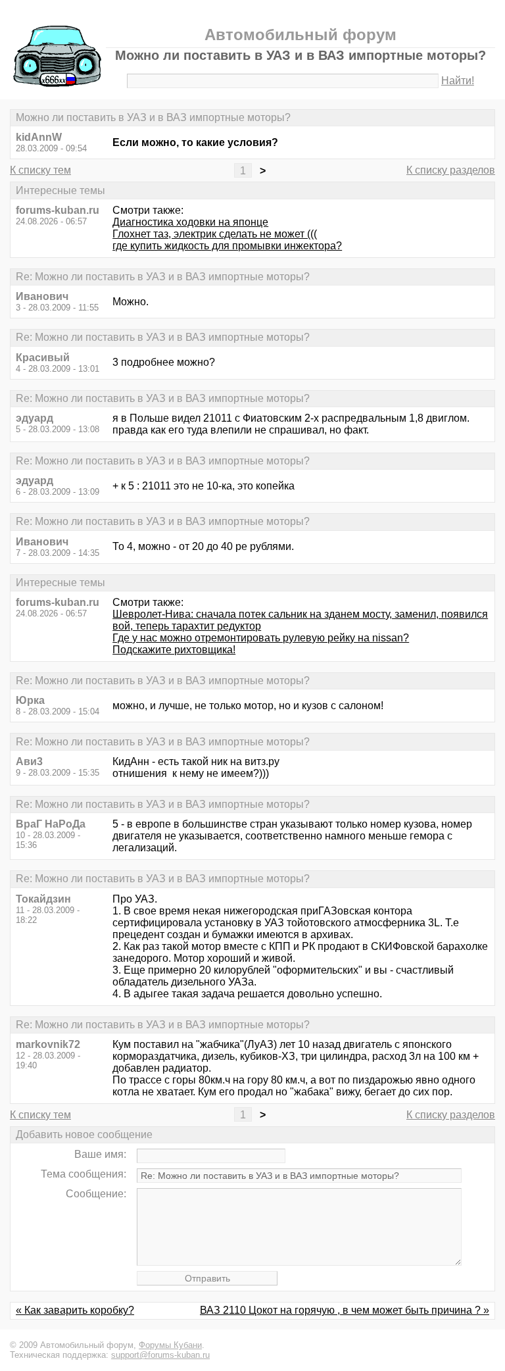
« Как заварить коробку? (75, 1310)
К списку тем (40, 170)
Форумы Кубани (170, 1345)
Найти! (457, 80)
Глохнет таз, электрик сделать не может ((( (214, 233)
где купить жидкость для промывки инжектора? (227, 245)
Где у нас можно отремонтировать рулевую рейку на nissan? (260, 637)
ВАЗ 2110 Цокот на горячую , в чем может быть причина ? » (344, 1310)
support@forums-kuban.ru (160, 1355)
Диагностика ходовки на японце (190, 222)
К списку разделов (450, 170)
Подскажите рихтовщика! (173, 649)
